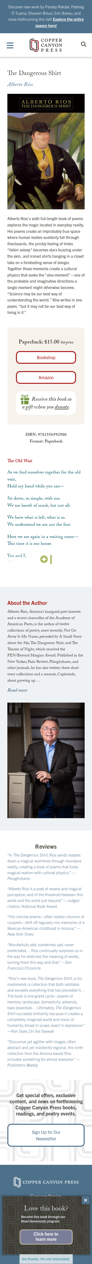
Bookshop (46, 357)
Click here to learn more (46, 1236)
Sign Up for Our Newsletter (46, 1135)
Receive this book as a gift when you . (47, 403)
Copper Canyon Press (46, 45)
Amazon (46, 377)
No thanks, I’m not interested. (46, 1259)
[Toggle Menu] (10, 45)
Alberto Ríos (20, 85)
